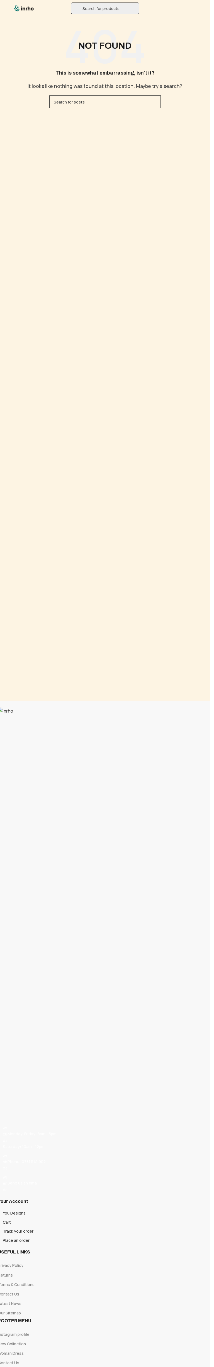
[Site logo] (24, 8)
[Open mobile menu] (6, 8)
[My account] (203, 8)
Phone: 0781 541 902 (27, 1161)
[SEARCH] (154, 101)
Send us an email (23, 1183)
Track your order (18, 1231)
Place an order (16, 1240)
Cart (7, 1222)
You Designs (14, 1213)
